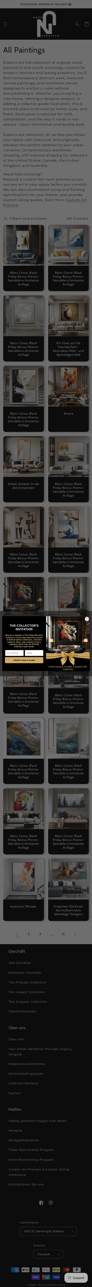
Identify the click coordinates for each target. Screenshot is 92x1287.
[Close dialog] (87, 619)
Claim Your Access (24, 660)
